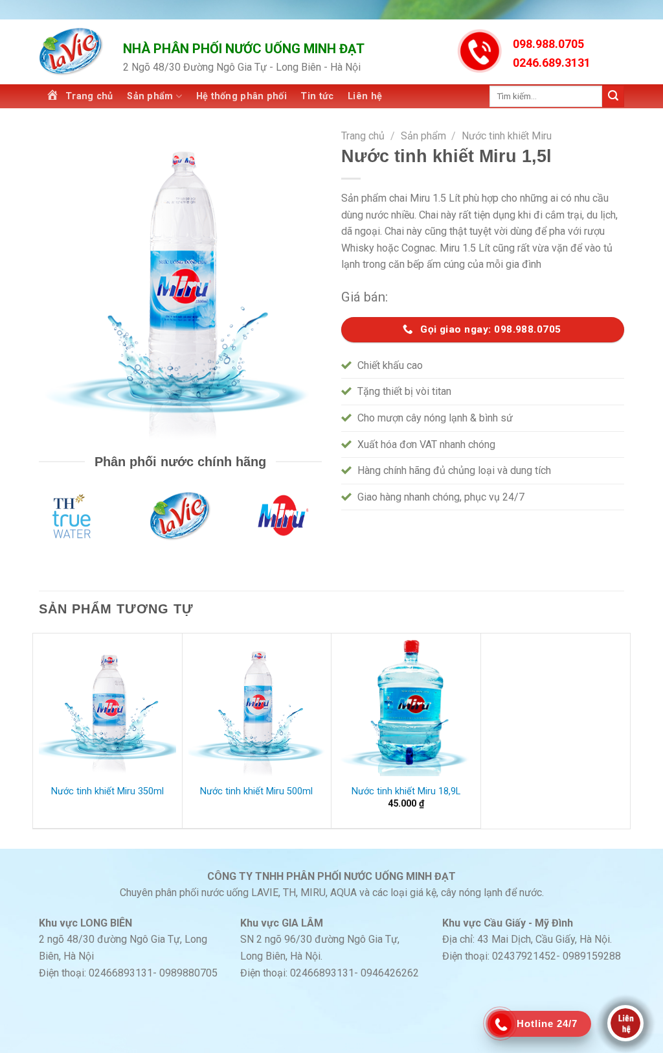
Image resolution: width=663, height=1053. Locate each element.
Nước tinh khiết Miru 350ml (107, 791)
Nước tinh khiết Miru (507, 136)
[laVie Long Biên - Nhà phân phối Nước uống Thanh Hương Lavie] (71, 52)
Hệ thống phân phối (241, 96)
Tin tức (316, 96)
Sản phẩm (150, 96)
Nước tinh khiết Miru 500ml (256, 791)
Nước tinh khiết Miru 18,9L (406, 791)
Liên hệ (365, 96)
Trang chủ (363, 136)
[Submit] (613, 97)
